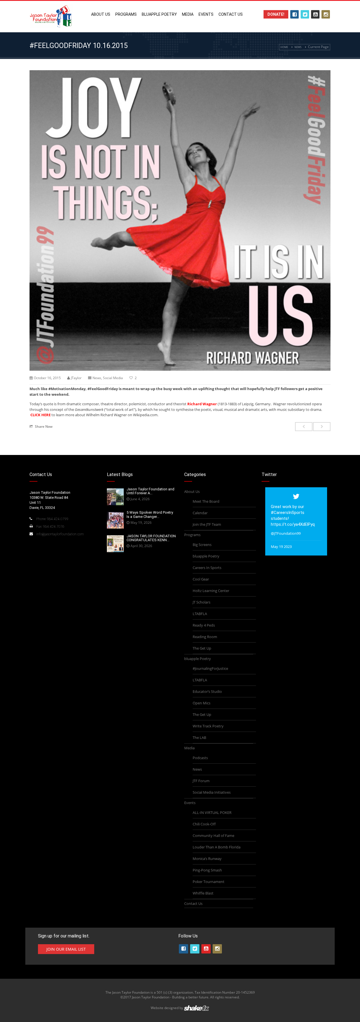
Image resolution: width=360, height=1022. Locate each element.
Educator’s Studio (207, 691)
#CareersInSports (287, 512)
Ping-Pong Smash (207, 870)
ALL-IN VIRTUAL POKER (212, 812)
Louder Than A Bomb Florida (216, 847)
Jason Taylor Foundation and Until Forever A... (150, 491)
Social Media (113, 378)
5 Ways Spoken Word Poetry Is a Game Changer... (150, 514)
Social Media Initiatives (212, 792)
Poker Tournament (208, 881)
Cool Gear (201, 579)
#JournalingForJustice (210, 668)
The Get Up (202, 648)
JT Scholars (201, 602)
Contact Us (231, 14)
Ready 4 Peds (204, 625)
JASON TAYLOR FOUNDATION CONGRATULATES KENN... (151, 538)
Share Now (44, 426)
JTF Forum (201, 780)
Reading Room (205, 636)
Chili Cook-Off (204, 824)
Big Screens (202, 544)
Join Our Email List (66, 949)
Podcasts (200, 757)
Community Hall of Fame (213, 835)
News (298, 47)
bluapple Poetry (159, 14)
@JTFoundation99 (286, 533)
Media (188, 14)
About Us (100, 14)
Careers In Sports (207, 567)
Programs (126, 14)
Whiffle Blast (203, 893)
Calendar (200, 512)
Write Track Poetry (208, 726)
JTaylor (76, 378)
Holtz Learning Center (211, 590)
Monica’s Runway (207, 858)
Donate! (275, 14)
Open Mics (201, 702)
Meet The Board (206, 501)
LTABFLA (200, 613)
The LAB (199, 737)
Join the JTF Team (207, 524)
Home (284, 47)
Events (206, 14)
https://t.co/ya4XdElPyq (293, 524)
